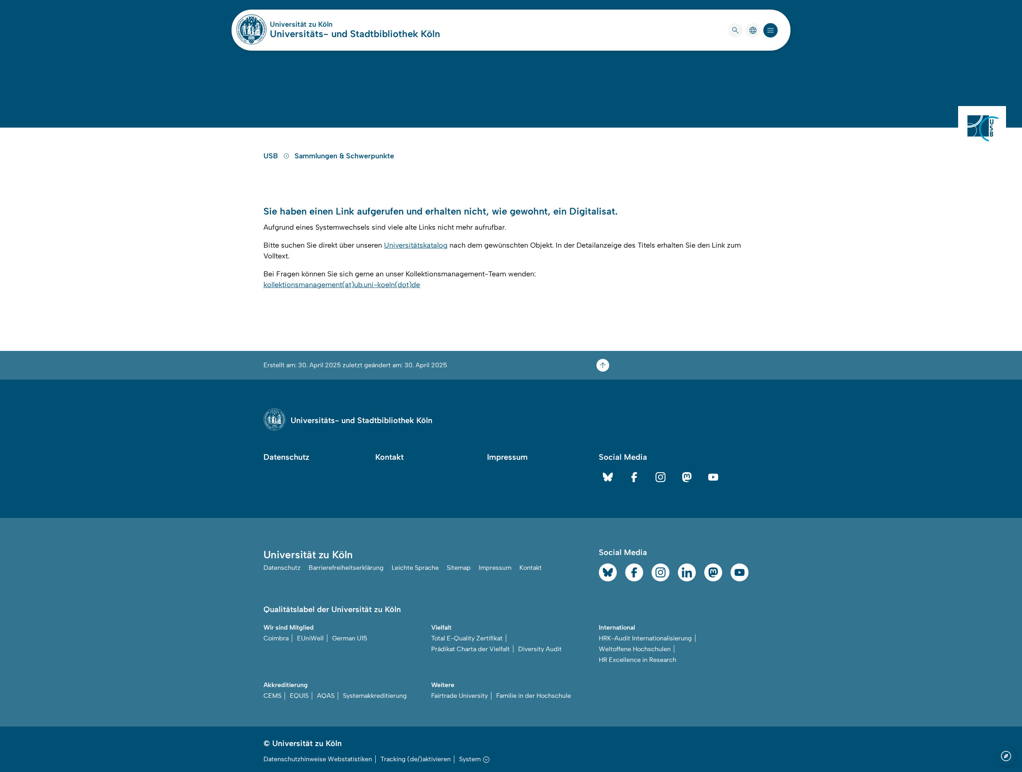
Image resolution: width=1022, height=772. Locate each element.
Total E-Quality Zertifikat (467, 638)
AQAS (326, 695)
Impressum (507, 457)
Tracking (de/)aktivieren (415, 759)
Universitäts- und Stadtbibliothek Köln (355, 33)
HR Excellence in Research (637, 660)
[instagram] (660, 477)
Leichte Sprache (415, 567)
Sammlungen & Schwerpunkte (344, 156)
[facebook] (634, 477)
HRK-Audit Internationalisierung (645, 638)
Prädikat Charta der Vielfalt (470, 649)
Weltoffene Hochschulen (635, 649)
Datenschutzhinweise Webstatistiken (317, 759)
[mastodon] (687, 477)
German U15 (349, 638)
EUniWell (310, 638)
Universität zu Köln (325, 24)
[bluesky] (608, 477)
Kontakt (389, 457)
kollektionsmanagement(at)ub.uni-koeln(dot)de (341, 284)
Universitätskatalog (416, 245)
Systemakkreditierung (375, 695)
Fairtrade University (459, 695)
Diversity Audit (540, 649)
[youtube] (713, 477)
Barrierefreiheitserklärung (346, 567)
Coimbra (276, 638)
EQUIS (299, 695)
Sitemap (459, 567)
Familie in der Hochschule (533, 695)
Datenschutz (286, 457)
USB (271, 156)
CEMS (272, 695)
